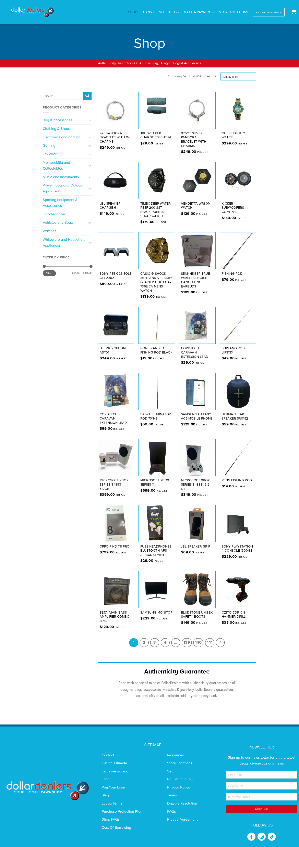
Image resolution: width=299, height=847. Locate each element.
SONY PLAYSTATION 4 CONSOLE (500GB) (238, 548)
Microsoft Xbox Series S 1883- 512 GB (195, 484)
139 (186, 642)
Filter (49, 273)
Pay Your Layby (180, 779)
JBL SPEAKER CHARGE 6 (110, 206)
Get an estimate (114, 763)
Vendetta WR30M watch (196, 206)
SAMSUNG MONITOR (156, 613)
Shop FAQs (111, 819)
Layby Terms (112, 803)
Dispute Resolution (182, 803)
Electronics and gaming (61, 137)
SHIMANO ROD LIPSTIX (233, 350)
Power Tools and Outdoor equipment (63, 188)
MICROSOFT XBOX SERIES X (154, 482)
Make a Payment (198, 12)
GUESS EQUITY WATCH (233, 135)
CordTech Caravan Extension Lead (194, 352)
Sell (170, 771)
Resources (175, 755)
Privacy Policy (178, 787)
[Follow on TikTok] (272, 837)
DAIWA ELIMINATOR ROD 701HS (155, 416)
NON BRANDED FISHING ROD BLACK (156, 350)
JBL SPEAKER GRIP (195, 546)
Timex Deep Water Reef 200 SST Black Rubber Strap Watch (155, 210)
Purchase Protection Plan (122, 811)
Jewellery (51, 154)
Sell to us (168, 12)
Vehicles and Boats (58, 222)
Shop (132, 12)
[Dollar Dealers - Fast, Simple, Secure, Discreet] (32, 12)
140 (198, 642)
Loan (106, 779)
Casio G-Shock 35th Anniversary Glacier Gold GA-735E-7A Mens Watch (156, 282)
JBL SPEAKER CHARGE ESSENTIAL (156, 135)
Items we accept (115, 771)
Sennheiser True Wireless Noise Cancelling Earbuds (195, 280)
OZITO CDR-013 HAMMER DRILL (234, 615)
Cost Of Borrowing (116, 827)
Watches (49, 231)
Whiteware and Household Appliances (64, 242)
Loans (147, 12)
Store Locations (233, 12)
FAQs (171, 811)
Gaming (49, 145)
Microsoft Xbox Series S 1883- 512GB (114, 484)
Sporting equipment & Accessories (60, 202)
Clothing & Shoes (57, 128)
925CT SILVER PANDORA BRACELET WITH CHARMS (193, 139)
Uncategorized (54, 214)
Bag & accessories (57, 120)
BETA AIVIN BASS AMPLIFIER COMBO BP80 (115, 617)
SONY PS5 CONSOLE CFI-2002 (116, 276)
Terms (172, 795)
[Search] (87, 96)
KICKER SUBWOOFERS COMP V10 (233, 208)
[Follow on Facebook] (251, 837)
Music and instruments (61, 177)
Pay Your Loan (113, 787)
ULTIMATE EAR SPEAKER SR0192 (235, 416)
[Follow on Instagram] (262, 837)
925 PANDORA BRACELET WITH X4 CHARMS (115, 137)
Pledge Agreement (182, 819)
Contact (108, 755)
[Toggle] (90, 120)
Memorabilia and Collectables (56, 165)
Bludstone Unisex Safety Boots (197, 615)
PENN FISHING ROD (237, 480)
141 (210, 642)
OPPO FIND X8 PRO (115, 546)
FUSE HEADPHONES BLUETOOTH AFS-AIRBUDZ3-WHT (155, 550)
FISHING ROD (232, 274)
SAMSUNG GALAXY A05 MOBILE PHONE (196, 416)
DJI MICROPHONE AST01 (113, 350)
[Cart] (292, 12)
